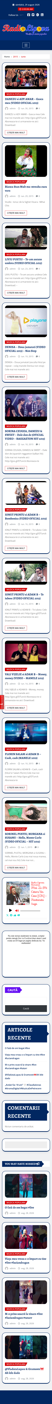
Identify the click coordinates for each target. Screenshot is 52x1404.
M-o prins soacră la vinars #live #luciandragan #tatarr (24, 1316)
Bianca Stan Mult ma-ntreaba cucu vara (26, 189)
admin (13, 108)
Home (7, 56)
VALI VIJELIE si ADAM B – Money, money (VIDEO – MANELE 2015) (26, 676)
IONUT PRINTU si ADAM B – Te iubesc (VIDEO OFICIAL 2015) (24, 596)
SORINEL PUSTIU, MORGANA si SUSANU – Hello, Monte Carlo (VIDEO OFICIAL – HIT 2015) (25, 838)
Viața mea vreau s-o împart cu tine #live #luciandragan (25, 1261)
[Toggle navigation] (26, 45)
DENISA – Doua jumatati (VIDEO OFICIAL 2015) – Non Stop (25, 349)
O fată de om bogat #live (17, 1048)
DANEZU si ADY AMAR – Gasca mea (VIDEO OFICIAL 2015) (24, 101)
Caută (12, 990)
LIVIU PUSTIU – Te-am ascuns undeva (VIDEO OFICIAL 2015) (23, 261)
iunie (23, 56)
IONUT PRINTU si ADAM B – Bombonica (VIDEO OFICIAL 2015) (26, 517)
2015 (15, 56)
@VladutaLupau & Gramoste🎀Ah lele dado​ (24, 1371)
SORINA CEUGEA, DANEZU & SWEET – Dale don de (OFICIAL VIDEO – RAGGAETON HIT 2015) (25, 435)
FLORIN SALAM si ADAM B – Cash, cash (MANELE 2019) (23, 756)
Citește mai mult (16, 132)
